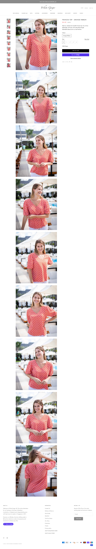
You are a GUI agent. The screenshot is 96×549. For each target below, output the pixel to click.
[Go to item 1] (9, 21)
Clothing (37, 13)
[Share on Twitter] (67, 61)
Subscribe (78, 518)
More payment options (75, 58)
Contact (75, 13)
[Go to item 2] (9, 26)
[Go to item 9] (9, 65)
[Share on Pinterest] (69, 61)
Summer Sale (24, 13)
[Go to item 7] (9, 54)
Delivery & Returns (49, 511)
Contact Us (47, 508)
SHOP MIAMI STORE (50, 533)
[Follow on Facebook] (3, 538)
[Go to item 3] (9, 32)
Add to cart (75, 50)
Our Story (47, 521)
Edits (31, 13)
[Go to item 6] (9, 48)
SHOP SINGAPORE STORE (51, 531)
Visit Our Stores (48, 518)
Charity (46, 526)
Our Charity (68, 13)
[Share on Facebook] (66, 61)
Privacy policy (48, 528)
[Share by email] (71, 61)
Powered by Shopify (18, 543)
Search (81, 13)
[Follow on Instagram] (7, 538)
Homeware (52, 13)
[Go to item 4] (9, 37)
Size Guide (47, 513)
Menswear (60, 13)
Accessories (45, 13)
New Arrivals (16, 13)
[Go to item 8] (9, 59)
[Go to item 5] (9, 43)
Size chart (87, 39)
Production (47, 523)
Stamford (47, 516)
